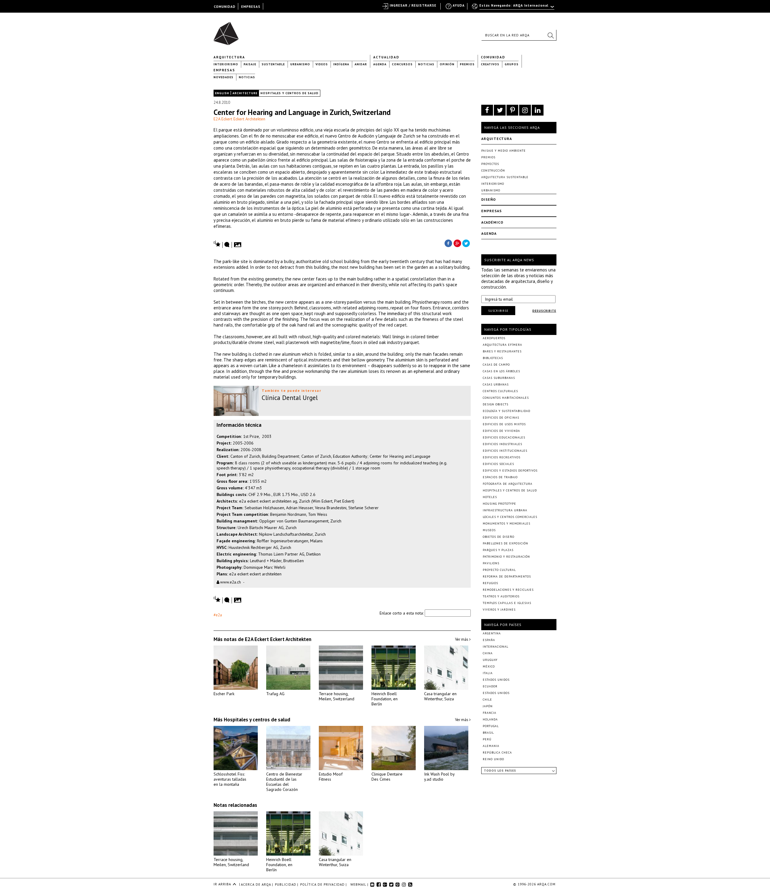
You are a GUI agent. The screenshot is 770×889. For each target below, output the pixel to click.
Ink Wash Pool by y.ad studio (439, 776)
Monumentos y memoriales (506, 523)
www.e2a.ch (230, 582)
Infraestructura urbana (505, 510)
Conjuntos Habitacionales (506, 398)
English (222, 93)
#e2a (218, 615)
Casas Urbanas (496, 384)
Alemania (491, 746)
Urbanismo (300, 64)
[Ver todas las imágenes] (238, 242)
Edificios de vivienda (501, 431)
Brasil (488, 733)
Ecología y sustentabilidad (506, 411)
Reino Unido (493, 759)
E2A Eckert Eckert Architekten (239, 119)
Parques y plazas (498, 550)
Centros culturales (500, 391)
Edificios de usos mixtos (504, 424)
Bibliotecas (493, 358)
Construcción (493, 170)
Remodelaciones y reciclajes (508, 590)
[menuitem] (513, 8)
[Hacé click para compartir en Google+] (457, 242)
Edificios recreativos (501, 457)
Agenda (380, 64)
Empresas (224, 70)
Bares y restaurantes (502, 351)
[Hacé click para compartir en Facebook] (448, 242)
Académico (492, 222)
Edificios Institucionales (505, 451)
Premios (467, 64)
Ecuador (490, 686)
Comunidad (493, 57)
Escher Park (224, 693)
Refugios (490, 583)
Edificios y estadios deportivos (510, 470)
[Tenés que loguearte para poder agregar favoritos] (217, 244)
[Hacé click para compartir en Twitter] (466, 242)
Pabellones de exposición (505, 543)
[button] (550, 35)
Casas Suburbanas (499, 378)
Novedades (223, 77)
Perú (487, 739)
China (488, 653)
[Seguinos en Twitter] (500, 110)
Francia (489, 713)
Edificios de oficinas (501, 418)
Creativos (490, 64)
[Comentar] (227, 245)
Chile (487, 700)
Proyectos (490, 164)
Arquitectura (229, 57)
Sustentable (273, 64)
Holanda (490, 719)
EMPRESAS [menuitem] (250, 7)
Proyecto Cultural (499, 570)
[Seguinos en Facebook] (487, 110)
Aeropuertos (494, 338)
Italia (488, 673)
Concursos (402, 64)
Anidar (361, 64)
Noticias (426, 64)
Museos (489, 530)
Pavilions (491, 563)
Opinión (447, 64)
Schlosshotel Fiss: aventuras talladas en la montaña (230, 779)
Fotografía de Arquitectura (507, 484)
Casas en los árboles (501, 371)
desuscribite (544, 311)
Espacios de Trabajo (500, 477)
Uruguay (490, 660)
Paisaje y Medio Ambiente (503, 151)
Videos (322, 64)
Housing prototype (499, 504)
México (489, 666)
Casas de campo (496, 365)
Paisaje (250, 64)
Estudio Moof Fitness (331, 776)
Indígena (341, 64)
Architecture (245, 93)
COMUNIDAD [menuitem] (225, 7)
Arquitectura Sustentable (504, 177)
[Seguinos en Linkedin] (538, 110)
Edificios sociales (498, 464)
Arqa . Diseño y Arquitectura (228, 30)
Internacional (495, 647)
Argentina (492, 633)
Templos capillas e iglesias (507, 603)
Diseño (488, 199)
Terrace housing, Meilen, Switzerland (336, 696)
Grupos (512, 64)
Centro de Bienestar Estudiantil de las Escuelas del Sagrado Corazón (284, 781)
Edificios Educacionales (504, 437)
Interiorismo (226, 64)
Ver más (462, 639)
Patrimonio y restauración (506, 557)
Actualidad (386, 57)
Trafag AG (275, 693)
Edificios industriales (502, 444)
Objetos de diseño (498, 537)
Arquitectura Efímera (502, 345)
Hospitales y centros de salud (289, 93)
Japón (488, 706)
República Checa (497, 752)
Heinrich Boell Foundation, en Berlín (384, 699)
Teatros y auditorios (501, 596)
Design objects (495, 404)
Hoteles (490, 497)
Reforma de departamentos (507, 576)
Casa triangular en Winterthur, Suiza (440, 696)
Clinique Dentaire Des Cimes (386, 776)
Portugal (491, 726)
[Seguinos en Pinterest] (512, 110)
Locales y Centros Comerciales (510, 517)
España (489, 640)
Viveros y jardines (499, 610)
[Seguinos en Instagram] (525, 110)
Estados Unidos (496, 680)
